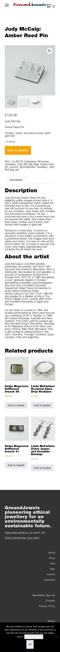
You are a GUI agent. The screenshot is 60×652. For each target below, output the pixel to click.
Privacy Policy (47, 606)
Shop (52, 558)
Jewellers (10, 164)
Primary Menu (7, 7)
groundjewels (27, 166)
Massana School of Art (25, 326)
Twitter (51, 621)
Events (51, 574)
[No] (56, 637)
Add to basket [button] (16, 405)
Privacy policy (33, 636)
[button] (49, 51)
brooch (14, 166)
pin (17, 169)
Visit (52, 563)
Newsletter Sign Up (43, 595)
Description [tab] (16, 179)
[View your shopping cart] (49, 6)
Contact (50, 600)
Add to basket (18, 150)
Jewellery (42, 166)
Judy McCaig (24, 164)
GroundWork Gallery (22, 538)
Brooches (43, 161)
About (51, 552)
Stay (52, 568)
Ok (30, 644)
